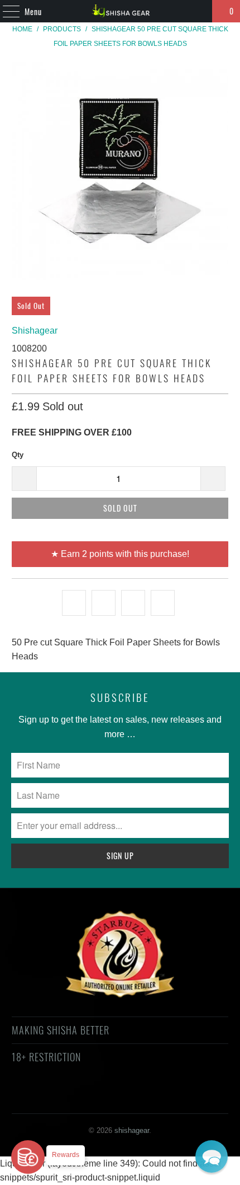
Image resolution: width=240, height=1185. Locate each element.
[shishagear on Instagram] (129, 1097)
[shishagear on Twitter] (49, 1097)
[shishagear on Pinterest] (109, 1097)
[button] (211, 1156)
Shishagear (34, 330)
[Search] (198, 11)
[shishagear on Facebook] (69, 1097)
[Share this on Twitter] (74, 603)
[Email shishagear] (189, 1097)
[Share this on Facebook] (104, 603)
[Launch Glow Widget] (28, 1157)
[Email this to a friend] (163, 603)
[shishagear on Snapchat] (149, 1097)
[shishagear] (120, 11)
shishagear (131, 1130)
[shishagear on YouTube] (89, 1097)
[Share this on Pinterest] (133, 603)
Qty (17, 455)
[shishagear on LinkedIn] (169, 1097)
